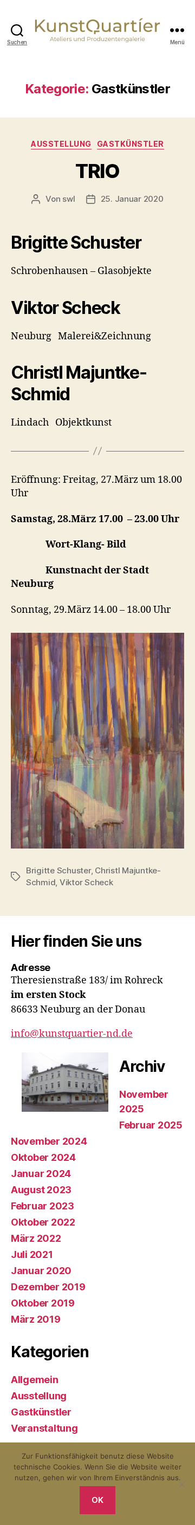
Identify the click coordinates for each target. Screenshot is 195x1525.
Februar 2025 (151, 1125)
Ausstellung (61, 143)
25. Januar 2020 (132, 199)
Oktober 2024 (43, 1157)
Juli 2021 (32, 1254)
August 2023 (41, 1189)
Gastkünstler (130, 143)
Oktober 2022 (43, 1222)
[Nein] (181, 1484)
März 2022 (36, 1238)
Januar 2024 (41, 1173)
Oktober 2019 (43, 1303)
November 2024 (49, 1141)
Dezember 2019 (48, 1287)
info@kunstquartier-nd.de (72, 1034)
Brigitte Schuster (58, 870)
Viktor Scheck (86, 882)
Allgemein (34, 1379)
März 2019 (36, 1319)
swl (68, 199)
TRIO (97, 171)
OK (98, 1500)
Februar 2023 (42, 1206)
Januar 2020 (41, 1270)
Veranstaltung (44, 1428)
